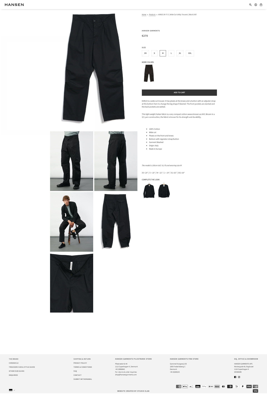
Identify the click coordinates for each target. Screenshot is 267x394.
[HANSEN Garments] (14, 4)
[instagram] (239, 377)
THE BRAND (13, 359)
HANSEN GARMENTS (151, 30)
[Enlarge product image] (93, 69)
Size (144, 47)
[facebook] (235, 377)
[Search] (250, 4)
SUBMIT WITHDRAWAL (83, 379)
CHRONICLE (13, 363)
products (152, 15)
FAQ (75, 371)
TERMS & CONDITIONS (83, 367)
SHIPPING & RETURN (82, 359)
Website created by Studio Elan (133, 391)
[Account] (255, 4)
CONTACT (78, 375)
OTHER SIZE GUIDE (16, 371)
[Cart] (261, 4)
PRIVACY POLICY (80, 363)
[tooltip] (149, 73)
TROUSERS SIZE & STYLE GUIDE (22, 367)
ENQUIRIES (13, 375)
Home (144, 15)
